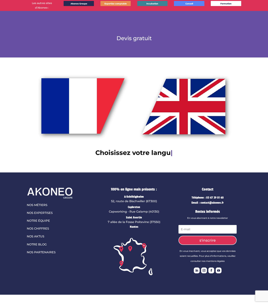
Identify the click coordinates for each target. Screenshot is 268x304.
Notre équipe (38, 220)
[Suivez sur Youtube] (219, 270)
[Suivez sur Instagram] (204, 270)
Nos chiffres (38, 228)
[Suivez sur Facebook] (211, 270)
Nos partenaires (41, 252)
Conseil (189, 3)
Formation (226, 3)
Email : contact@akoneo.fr (207, 203)
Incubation (152, 3)
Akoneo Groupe (79, 3)
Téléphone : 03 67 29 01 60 (208, 197)
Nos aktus (35, 236)
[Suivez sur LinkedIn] (197, 270)
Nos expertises (40, 213)
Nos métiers (37, 205)
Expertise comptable (115, 3)
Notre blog (37, 244)
